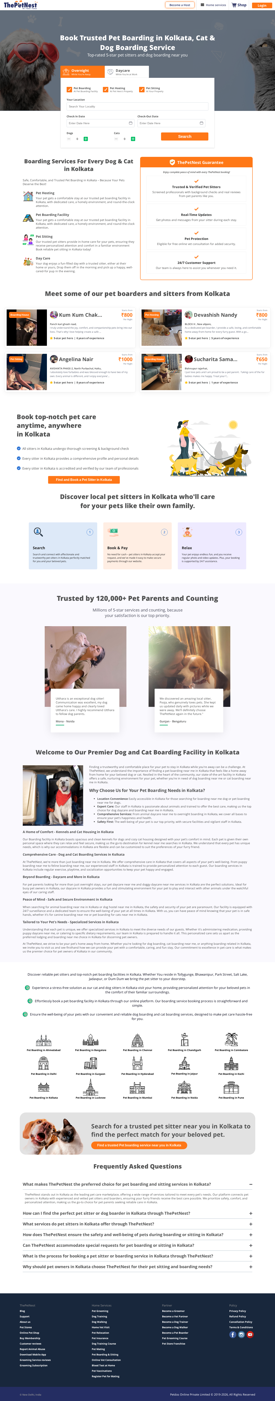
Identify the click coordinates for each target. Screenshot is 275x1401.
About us (25, 1322)
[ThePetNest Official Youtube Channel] (250, 1335)
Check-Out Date (148, 116)
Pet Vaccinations (102, 1371)
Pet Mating (98, 1349)
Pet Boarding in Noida (184, 1097)
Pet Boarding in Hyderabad (137, 1074)
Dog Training (99, 1316)
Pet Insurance (100, 1338)
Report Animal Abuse (32, 1349)
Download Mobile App (33, 1354)
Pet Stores (26, 1327)
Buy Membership (30, 1338)
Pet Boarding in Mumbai (137, 1097)
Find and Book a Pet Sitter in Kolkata (84, 479)
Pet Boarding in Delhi (44, 1074)
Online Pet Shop (29, 1332)
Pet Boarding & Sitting (105, 1354)
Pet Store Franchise (173, 1343)
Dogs (70, 133)
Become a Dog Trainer (175, 1322)
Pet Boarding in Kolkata (44, 1097)
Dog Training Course (104, 1343)
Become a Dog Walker (175, 1327)
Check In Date (76, 116)
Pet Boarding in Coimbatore (231, 1050)
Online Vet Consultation (106, 1360)
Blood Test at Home (103, 1365)
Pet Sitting (16, 359)
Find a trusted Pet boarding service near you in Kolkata (139, 1145)
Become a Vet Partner (175, 1316)
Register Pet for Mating (105, 1376)
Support (24, 1316)
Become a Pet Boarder (175, 1332)
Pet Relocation (100, 1332)
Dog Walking (99, 1322)
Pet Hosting (152, 315)
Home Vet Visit (101, 1327)
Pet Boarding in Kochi (231, 1074)
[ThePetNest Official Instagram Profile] (241, 1335)
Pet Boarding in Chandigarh (184, 1050)
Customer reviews (30, 1343)
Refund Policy (237, 1316)
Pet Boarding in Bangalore (90, 1050)
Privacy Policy (237, 1311)
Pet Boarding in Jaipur (184, 1073)
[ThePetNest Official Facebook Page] (232, 1335)
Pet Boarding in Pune (231, 1097)
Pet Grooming (100, 1311)
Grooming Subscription (34, 1365)
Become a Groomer (173, 1311)
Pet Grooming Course (174, 1338)
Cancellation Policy (240, 1322)
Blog (22, 1311)
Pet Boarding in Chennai (137, 1050)
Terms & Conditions (241, 1327)
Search (184, 136)
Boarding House (19, 315)
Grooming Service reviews (35, 1360)
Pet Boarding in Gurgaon (90, 1074)
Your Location (76, 99)
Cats (117, 133)
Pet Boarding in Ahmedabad (44, 1050)
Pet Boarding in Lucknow (90, 1097)
